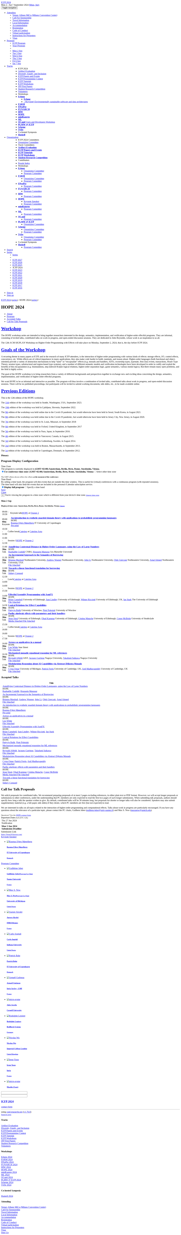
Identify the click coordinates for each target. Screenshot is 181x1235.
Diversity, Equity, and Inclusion (32, 73)
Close (3, 492)
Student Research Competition (31, 89)
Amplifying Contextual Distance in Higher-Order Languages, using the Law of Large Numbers (53, 547)
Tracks (10, 66)
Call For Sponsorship (21, 18)
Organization (12, 137)
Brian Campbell (15, 599)
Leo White (13, 647)
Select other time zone (106, 471)
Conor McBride (124, 618)
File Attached (14, 565)
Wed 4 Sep (17, 56)
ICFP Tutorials (24, 81)
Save (3, 490)
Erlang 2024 (6, 1157)
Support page (6, 1114)
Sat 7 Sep (16, 63)
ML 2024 (5, 1175)
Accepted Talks (14, 319)
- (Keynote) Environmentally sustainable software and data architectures (56, 101)
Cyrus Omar (13, 669)
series (14, 300)
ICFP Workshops (25, 84)
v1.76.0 (27, 1112)
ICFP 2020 (17, 278)
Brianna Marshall (16, 560)
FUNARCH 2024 (9, 1164)
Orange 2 (35, 513)
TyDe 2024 (6, 1185)
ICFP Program (18, 43)
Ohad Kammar (48, 618)
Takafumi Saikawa (71, 658)
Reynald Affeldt (15, 658)
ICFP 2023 (17, 270)
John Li (87, 560)
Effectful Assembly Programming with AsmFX (30, 594)
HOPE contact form (23, 815)
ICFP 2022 (17, 272)
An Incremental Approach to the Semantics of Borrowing (35, 555)
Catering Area (36, 531)
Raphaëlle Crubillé (16, 552)
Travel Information (20, 20)
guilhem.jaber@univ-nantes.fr (100, 810)
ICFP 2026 (17, 262)
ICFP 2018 (17, 283)
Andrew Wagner (54, 560)
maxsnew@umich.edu (141, 810)
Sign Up (5, 1232)
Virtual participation (21, 33)
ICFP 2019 (17, 280)
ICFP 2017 (17, 285)
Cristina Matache (85, 618)
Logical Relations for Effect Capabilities (27, 605)
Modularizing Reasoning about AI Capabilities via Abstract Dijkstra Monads (45, 664)
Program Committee (33, 173)
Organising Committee (34, 237)
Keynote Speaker (31, 201)
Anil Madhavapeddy (91, 669)
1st (6, 450)
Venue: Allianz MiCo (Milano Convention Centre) (34, 15)
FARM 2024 (7, 1159)
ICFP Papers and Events (29, 76)
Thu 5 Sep (17, 58)
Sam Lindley (51, 599)
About (9, 314)
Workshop (11, 328)
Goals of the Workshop (23, 349)
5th (6, 431)
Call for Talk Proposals (17, 321)
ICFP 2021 (17, 275)
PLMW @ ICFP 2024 (11, 1180)
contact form (6, 1107)
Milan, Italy (34, 5)
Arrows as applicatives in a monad (24, 642)
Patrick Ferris (48, 669)
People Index (24, 163)
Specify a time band (36, 487)
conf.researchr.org (14, 1112)
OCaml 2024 (7, 1177)
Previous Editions (18, 390)
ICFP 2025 (17, 265)
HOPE (25, 513)
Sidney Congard (15, 573)
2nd (7, 446)
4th (6, 436)
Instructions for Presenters (23, 35)
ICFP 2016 (17, 288)
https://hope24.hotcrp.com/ (11, 834)
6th (6, 426)
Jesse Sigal (13, 618)
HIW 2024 (6, 1167)
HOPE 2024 (6, 1169)
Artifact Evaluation (26, 71)
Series (15, 255)
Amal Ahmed (156, 560)
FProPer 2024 (7, 1162)
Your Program (18, 46)
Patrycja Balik (14, 610)
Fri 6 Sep (16, 61)
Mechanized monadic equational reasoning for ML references (37, 653)
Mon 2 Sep (17, 51)
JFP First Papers (25, 86)
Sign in (10, 292)
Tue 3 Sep (16, 53)
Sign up (10, 295)
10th (7, 407)
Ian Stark (127, 599)
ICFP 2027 (17, 260)
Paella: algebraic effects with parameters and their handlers (36, 613)
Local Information (20, 23)
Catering (23, 531)
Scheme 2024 (7, 1182)
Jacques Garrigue (37, 658)
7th (6, 422)
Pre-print (15, 525)
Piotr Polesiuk (49, 610)
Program (10, 40)
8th (6, 417)
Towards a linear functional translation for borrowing (34, 568)
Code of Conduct (20, 30)
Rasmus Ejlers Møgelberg (22, 523)
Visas (14, 38)
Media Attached (15, 621)
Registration (17, 28)
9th (6, 412)
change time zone (92, 495)
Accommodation (19, 25)
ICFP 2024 (6, 300)
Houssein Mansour (41, 552)
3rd (6, 441)
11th (7, 402)
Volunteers (23, 91)
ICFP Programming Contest (30, 79)
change (62, 506)
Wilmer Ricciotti (88, 599)
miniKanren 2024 (9, 1172)
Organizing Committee (28, 142)
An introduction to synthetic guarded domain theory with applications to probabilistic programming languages (64, 518)
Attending (11, 12)
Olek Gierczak (120, 560)
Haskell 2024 (7, 1196)
